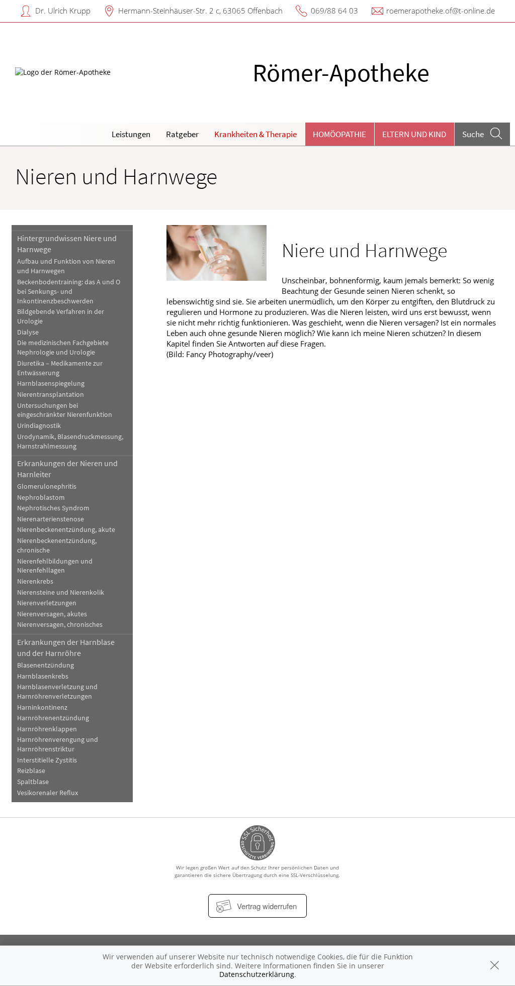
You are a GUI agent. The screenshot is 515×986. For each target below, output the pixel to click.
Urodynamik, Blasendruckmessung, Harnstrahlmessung (70, 441)
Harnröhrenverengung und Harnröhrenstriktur (57, 744)
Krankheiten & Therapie (255, 134)
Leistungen (131, 134)
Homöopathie (339, 134)
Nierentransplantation (50, 394)
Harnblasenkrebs (42, 676)
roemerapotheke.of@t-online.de (440, 11)
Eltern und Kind (414, 134)
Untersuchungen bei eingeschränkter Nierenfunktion (64, 410)
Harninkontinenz (42, 707)
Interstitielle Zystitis (47, 760)
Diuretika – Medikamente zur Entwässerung (60, 368)
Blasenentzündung (45, 665)
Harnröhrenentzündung (53, 718)
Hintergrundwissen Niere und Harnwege (67, 243)
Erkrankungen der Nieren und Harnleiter (67, 468)
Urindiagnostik (39, 425)
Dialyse (28, 332)
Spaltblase (33, 782)
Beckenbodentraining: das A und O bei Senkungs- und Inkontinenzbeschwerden (68, 291)
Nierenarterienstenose (50, 519)
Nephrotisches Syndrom (53, 508)
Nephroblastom (41, 497)
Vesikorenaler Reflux (47, 793)
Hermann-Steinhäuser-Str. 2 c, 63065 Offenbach (200, 11)
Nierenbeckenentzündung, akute (66, 529)
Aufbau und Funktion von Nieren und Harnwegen (66, 266)
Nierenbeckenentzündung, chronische (57, 545)
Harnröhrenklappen (47, 729)
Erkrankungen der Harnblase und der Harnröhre (66, 647)
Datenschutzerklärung (256, 974)
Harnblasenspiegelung (50, 383)
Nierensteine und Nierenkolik (60, 592)
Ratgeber (182, 134)
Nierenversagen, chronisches (60, 624)
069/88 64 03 (334, 11)
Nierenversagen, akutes (52, 614)
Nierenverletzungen (46, 603)
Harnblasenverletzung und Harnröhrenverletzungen (57, 692)
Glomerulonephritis (46, 486)
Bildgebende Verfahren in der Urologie (60, 316)
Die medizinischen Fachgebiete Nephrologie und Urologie (63, 348)
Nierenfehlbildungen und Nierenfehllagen (55, 566)
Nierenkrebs (35, 581)
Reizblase (31, 770)
